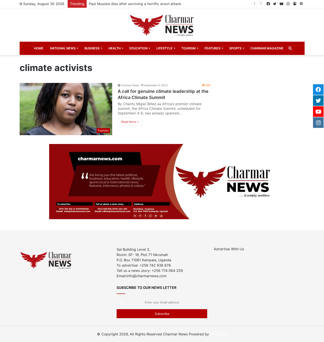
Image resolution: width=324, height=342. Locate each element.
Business (92, 48)
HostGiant (218, 334)
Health (114, 48)
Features (212, 48)
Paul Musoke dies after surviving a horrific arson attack (135, 4)
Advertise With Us (229, 249)
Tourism (188, 48)
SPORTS (235, 48)
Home (38, 48)
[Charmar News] (162, 24)
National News (63, 48)
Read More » (130, 121)
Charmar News (130, 85)
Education (138, 48)
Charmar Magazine (266, 48)
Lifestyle (164, 48)
